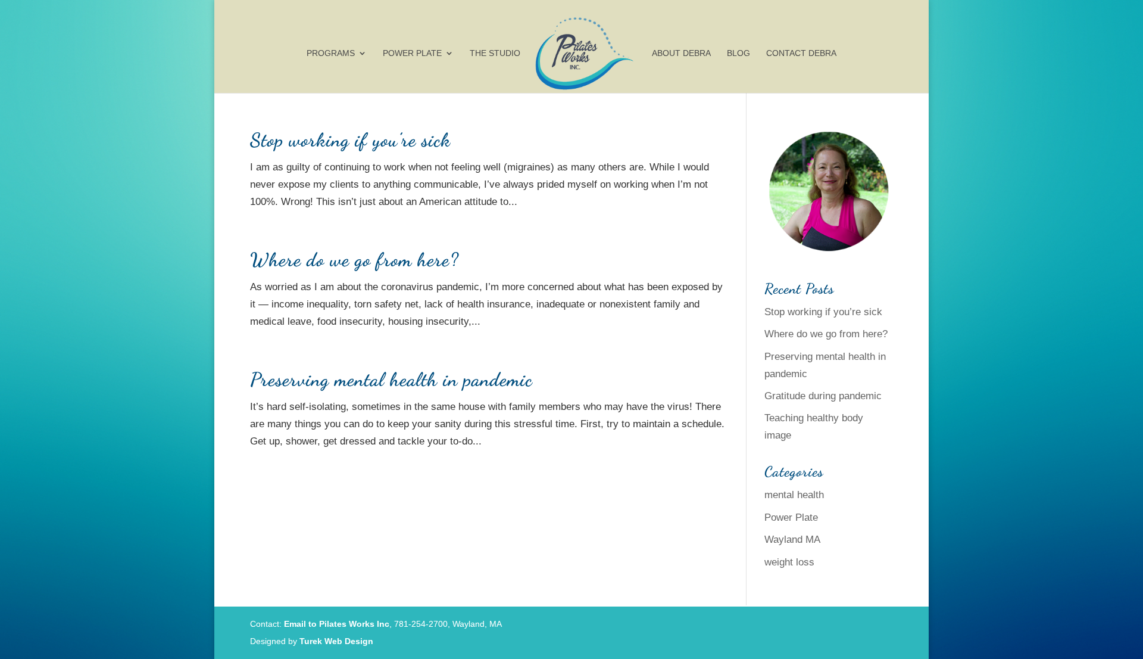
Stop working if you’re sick (350, 140)
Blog (738, 53)
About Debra (681, 53)
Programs (331, 53)
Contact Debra (801, 53)
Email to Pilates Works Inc (336, 624)
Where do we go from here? (354, 259)
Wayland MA (792, 539)
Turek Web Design (336, 641)
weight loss (789, 562)
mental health (794, 495)
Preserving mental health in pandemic (391, 379)
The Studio (495, 53)
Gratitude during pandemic (823, 396)
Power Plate (412, 53)
